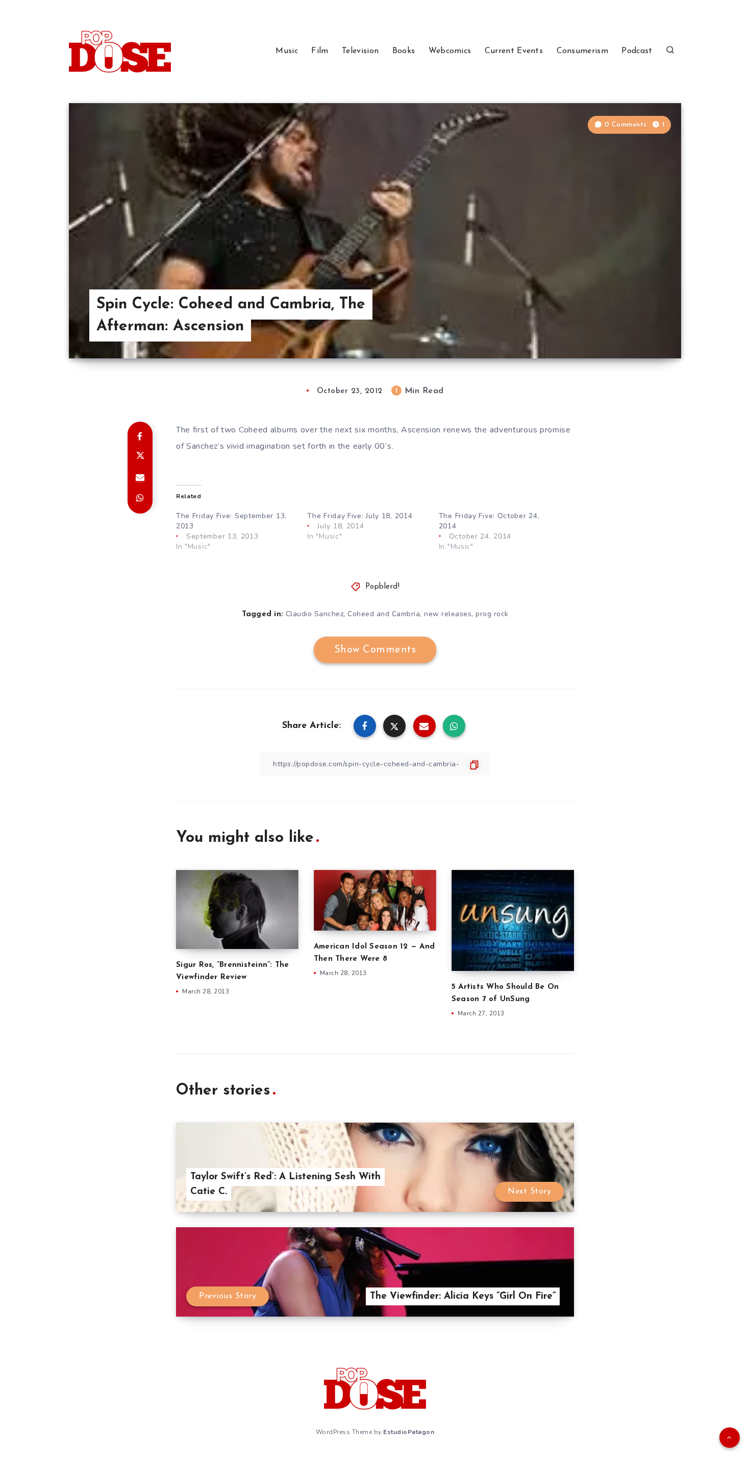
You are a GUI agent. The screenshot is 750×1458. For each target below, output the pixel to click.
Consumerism (582, 51)
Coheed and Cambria (383, 614)
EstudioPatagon (408, 1432)
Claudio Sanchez (315, 614)
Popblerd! (382, 587)
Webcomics (450, 51)
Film (319, 51)
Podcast (636, 51)
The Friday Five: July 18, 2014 (359, 516)
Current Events (514, 51)
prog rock (492, 614)
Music (287, 51)
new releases (447, 614)
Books (403, 51)
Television (360, 51)
